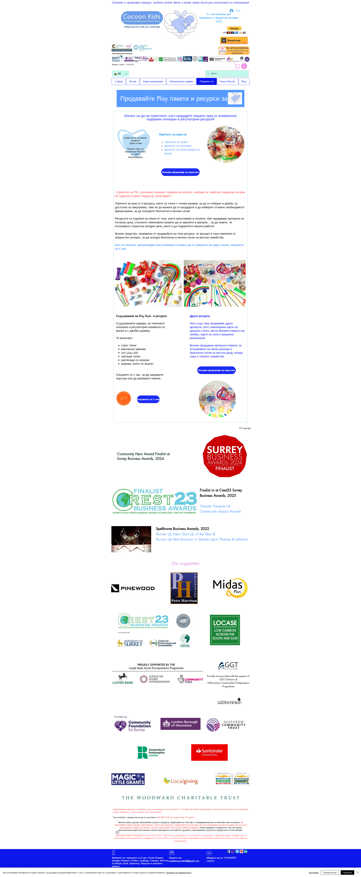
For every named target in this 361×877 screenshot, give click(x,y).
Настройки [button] (314, 872)
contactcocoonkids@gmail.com (184, 861)
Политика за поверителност (178, 872)
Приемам (347, 872)
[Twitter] (237, 851)
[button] (241, 66)
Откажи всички (330, 872)
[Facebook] (229, 851)
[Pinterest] (241, 851)
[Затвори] (357, 872)
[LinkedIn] (245, 851)
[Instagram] (233, 851)
